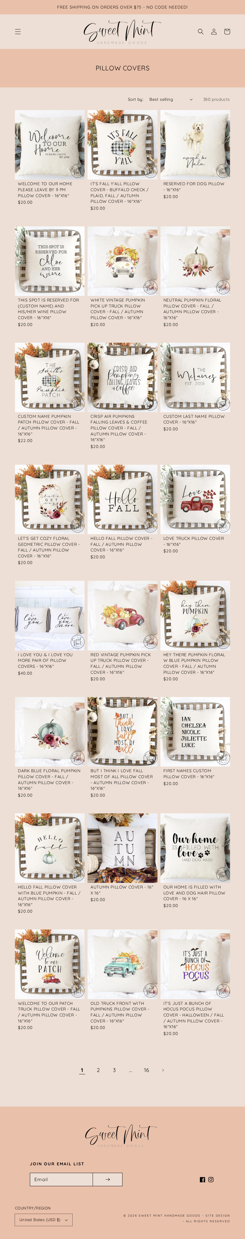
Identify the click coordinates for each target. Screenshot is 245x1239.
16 (146, 1070)
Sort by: (135, 99)
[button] (17, 31)
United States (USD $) (39, 1219)
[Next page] (162, 1070)
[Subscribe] (107, 1179)
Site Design (218, 1216)
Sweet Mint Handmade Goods (169, 1216)
